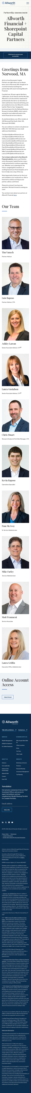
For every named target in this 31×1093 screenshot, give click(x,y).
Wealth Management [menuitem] (7, 740)
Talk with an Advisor (8, 730)
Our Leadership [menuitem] (6, 765)
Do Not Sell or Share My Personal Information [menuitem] (14, 837)
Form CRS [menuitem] (4, 779)
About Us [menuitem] (5, 759)
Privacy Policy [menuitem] (5, 834)
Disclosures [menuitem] (13, 834)
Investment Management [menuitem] (22, 771)
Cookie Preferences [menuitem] (8, 835)
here (15, 195)
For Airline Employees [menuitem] (7, 746)
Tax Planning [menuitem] (19, 774)
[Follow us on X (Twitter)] (6, 822)
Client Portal (7, 697)
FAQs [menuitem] (17, 748)
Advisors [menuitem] (4, 763)
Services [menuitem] (4, 737)
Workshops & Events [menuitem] (21, 763)
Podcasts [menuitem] (18, 765)
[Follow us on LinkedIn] (2, 822)
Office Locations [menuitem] (20, 745)
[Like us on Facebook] (9, 822)
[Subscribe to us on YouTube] (12, 822)
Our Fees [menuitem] (18, 751)
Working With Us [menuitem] (21, 737)
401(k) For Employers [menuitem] (7, 743)
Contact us (21, 730)
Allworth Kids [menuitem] (5, 773)
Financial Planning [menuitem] (20, 768)
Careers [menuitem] (4, 776)
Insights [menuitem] (19, 759)
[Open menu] (27, 3)
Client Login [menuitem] (19, 754)
